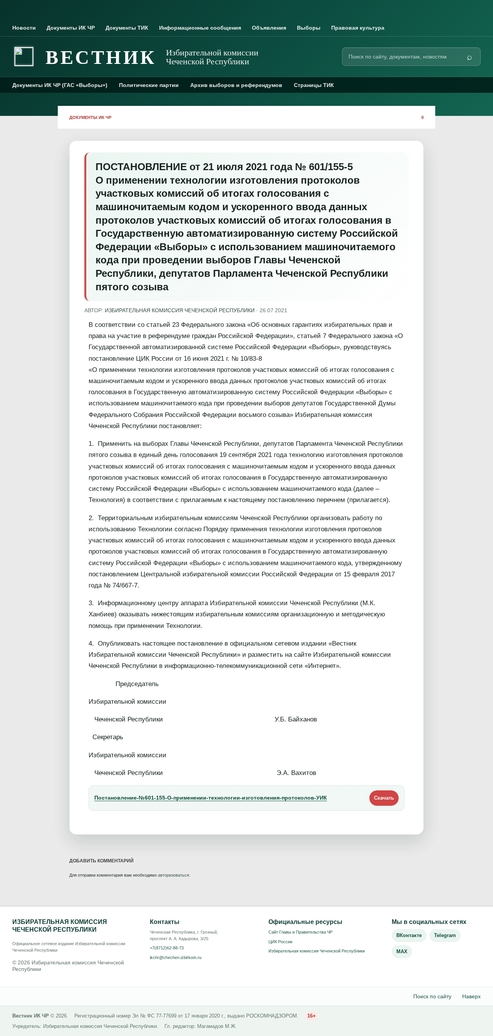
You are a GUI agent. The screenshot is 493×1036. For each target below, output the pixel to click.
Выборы (308, 28)
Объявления (269, 28)
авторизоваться (173, 875)
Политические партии (149, 85)
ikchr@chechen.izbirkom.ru (175, 957)
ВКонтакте (409, 935)
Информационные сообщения (200, 28)
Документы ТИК (127, 28)
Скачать (384, 798)
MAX (401, 951)
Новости (24, 28)
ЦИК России (280, 941)
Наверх (471, 996)
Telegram (445, 935)
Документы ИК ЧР (71, 28)
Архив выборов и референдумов (236, 85)
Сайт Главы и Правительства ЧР (300, 932)
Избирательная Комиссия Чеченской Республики (180, 310)
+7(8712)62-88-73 (167, 948)
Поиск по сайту (432, 996)
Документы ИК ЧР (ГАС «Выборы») (59, 85)
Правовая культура (357, 28)
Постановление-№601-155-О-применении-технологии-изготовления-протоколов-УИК (210, 798)
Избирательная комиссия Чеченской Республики (316, 951)
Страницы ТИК (314, 85)
